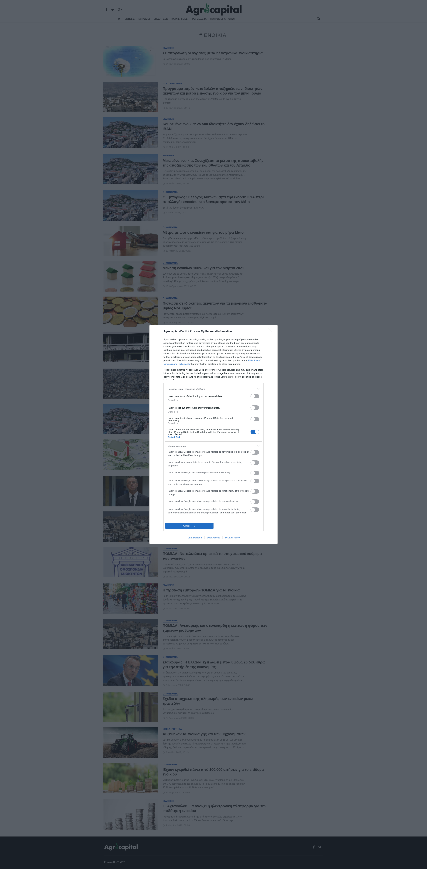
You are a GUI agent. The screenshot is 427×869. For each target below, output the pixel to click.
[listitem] (213, 389)
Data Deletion (194, 537)
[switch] (255, 396)
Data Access (213, 537)
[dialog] (213, 434)
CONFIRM (189, 526)
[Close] (271, 331)
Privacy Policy (232, 537)
